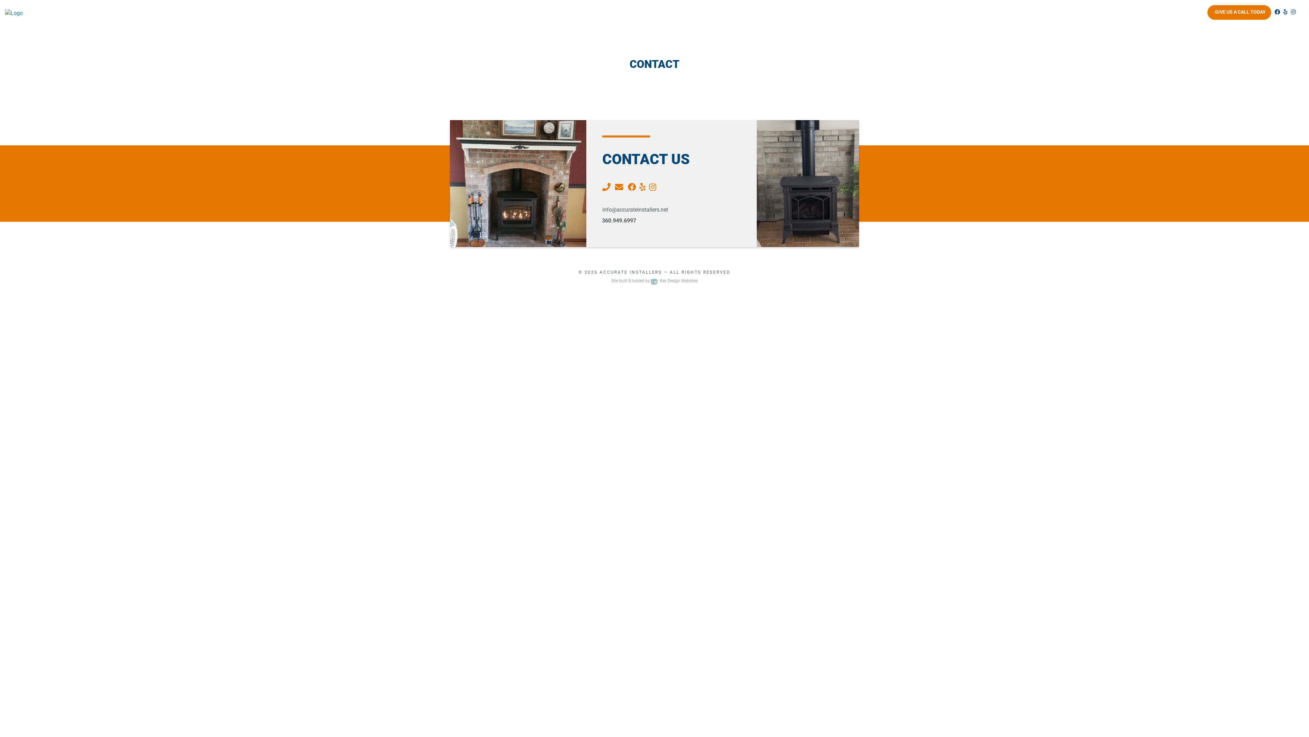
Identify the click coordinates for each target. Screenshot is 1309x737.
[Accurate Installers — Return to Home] (163, 13)
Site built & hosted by (654, 280)
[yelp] (1285, 12)
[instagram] (1293, 12)
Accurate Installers (631, 272)
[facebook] (1277, 12)
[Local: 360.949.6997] (607, 187)
